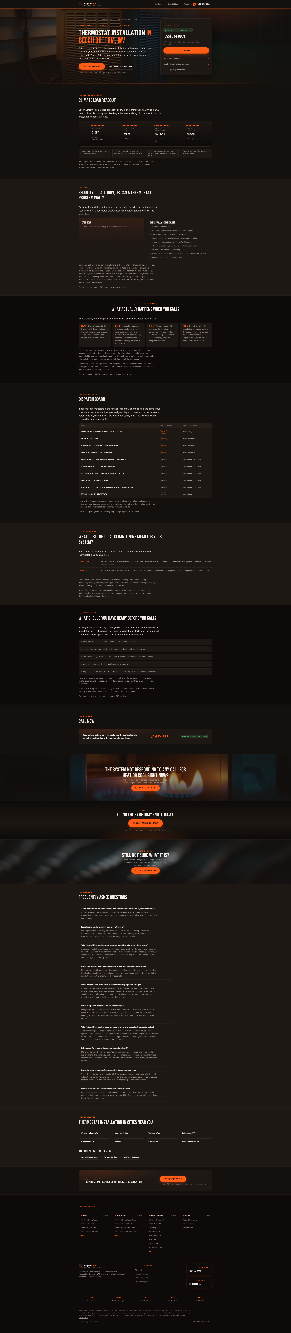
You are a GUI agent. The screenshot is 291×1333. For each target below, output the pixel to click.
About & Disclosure (190, 1220)
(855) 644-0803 (174, 36)
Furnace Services (111, 1157)
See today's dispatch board (121, 66)
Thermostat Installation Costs (126, 1231)
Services (158, 4)
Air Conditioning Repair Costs (125, 1220)
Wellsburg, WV (154, 1133)
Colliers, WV (153, 1142)
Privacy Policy (188, 1224)
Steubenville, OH (87, 1142)
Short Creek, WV (121, 1133)
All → (83, 1235)
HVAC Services (90, 19)
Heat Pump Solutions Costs (125, 1228)
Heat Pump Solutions (131, 1157)
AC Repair (138, 1270)
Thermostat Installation (109, 19)
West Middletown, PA (190, 1142)
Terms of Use (188, 1228)
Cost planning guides (142, 1282)
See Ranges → (195, 1284)
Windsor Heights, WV (89, 1133)
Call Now (186, 50)
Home (80, 19)
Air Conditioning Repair (90, 1157)
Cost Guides (173, 4)
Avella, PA (119, 1142)
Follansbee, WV (188, 1133)
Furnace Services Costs (124, 1224)
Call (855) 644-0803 (93, 66)
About (186, 4)
